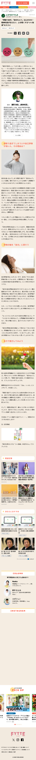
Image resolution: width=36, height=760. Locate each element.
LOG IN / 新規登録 (22, 3)
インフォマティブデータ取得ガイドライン (11, 749)
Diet (4, 7)
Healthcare (23, 7)
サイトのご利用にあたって (14, 747)
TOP (2, 10)
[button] (15, 724)
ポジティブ (11, 28)
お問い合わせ (4, 752)
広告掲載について (26, 749)
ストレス (5, 28)
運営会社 (10, 752)
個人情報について (25, 747)
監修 (15, 752)
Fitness (13, 7)
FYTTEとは (4, 747)
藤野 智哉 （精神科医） (20, 105)
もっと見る (18, 135)
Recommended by (22, 559)
